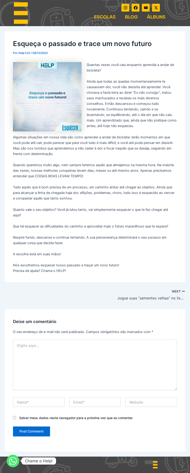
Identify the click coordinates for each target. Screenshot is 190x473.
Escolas (105, 17)
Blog (131, 17)
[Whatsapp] (13, 461)
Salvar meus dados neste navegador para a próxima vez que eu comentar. (76, 418)
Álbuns (156, 17)
